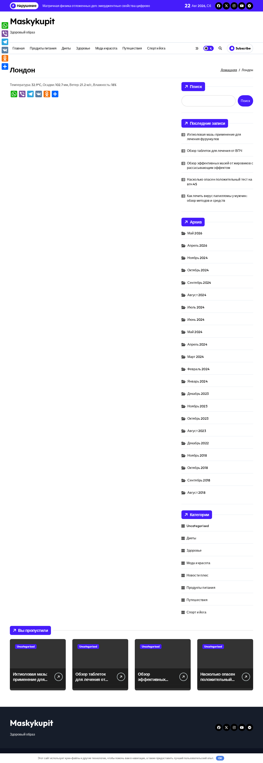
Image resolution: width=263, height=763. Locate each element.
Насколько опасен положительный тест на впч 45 (219, 181)
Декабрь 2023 (198, 394)
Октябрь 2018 (197, 468)
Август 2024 (196, 295)
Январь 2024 (197, 381)
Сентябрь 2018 (198, 480)
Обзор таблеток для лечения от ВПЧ (214, 151)
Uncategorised (198, 526)
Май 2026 (194, 233)
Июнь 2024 (196, 319)
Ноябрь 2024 (197, 258)
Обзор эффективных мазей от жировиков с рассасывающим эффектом (220, 165)
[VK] (5, 50)
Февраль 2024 (198, 369)
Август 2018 (196, 492)
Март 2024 (195, 357)
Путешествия (132, 48)
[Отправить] (5, 66)
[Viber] (5, 34)
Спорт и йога (156, 48)
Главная (19, 48)
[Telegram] (5, 42)
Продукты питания (43, 48)
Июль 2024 (196, 307)
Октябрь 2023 (198, 418)
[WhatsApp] (5, 25)
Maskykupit (32, 21)
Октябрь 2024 (198, 270)
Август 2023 (196, 431)
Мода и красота (106, 48)
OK (220, 758)
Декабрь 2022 (198, 443)
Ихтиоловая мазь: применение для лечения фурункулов (214, 136)
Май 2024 (195, 332)
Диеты (66, 48)
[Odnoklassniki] (5, 58)
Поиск (196, 86)
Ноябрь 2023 (197, 406)
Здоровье (83, 48)
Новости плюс (197, 575)
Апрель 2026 (197, 245)
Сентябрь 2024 (199, 283)
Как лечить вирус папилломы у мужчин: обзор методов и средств (217, 198)
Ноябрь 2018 (197, 455)
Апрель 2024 (197, 344)
